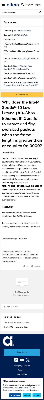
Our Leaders (22, 374)
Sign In (38, 4)
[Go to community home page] (13, 5)
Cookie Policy (23, 388)
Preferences (15, 395)
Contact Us (22, 352)
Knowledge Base (9, 12)
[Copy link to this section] (16, 153)
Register (29, 4)
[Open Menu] (40, 12)
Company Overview (22, 366)
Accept (36, 395)
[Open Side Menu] (3, 4)
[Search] (22, 4)
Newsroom (22, 370)
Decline (27, 395)
